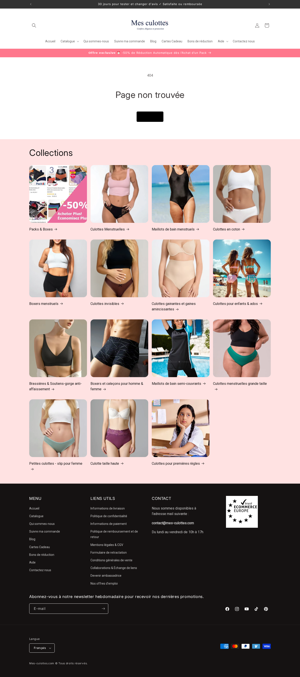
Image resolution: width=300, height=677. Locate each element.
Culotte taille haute (104, 463)
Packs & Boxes (41, 229)
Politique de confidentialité (108, 516)
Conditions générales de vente (111, 560)
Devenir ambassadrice (105, 575)
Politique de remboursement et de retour (114, 534)
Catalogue (36, 516)
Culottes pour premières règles (176, 463)
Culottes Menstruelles (107, 229)
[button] (34, 25)
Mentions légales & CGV (106, 545)
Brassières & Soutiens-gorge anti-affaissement (55, 386)
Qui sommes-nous (42, 524)
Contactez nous (40, 570)
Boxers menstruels (43, 304)
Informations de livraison (107, 508)
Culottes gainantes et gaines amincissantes (174, 306)
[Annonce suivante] (269, 4)
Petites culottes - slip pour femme (55, 463)
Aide (32, 562)
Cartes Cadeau (39, 547)
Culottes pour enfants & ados (235, 304)
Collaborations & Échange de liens (113, 568)
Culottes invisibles (104, 304)
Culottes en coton (226, 229)
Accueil (34, 508)
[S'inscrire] (103, 608)
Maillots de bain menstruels (173, 229)
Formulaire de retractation (108, 552)
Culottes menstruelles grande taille (240, 384)
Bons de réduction (41, 554)
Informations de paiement (108, 524)
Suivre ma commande (44, 531)
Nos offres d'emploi (104, 583)
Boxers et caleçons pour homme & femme (116, 386)
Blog (32, 539)
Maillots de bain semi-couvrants (176, 384)
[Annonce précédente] (31, 4)
